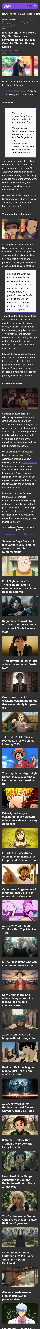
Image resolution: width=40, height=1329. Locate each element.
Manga (21, 14)
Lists (29, 14)
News (5, 14)
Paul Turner (14, 53)
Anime (13, 14)
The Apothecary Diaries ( (16, 91)
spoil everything (29, 462)
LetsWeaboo (6, 20)
